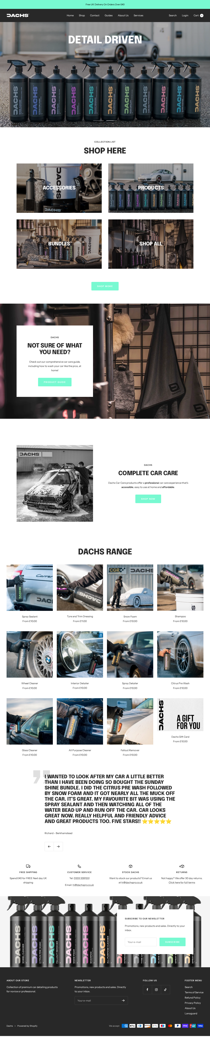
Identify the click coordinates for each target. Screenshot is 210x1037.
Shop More (105, 287)
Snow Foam (130, 617)
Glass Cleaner (29, 751)
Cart (198, 15)
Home (70, 15)
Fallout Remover (130, 751)
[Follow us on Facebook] (147, 990)
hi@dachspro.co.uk (83, 885)
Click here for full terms (182, 883)
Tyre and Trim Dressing (80, 617)
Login (185, 15)
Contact (94, 15)
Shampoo (180, 617)
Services (138, 15)
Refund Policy (192, 998)
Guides (109, 15)
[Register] (123, 1001)
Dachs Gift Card (180, 737)
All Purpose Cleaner (80, 751)
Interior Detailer (80, 684)
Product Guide (55, 383)
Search (173, 15)
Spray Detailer (130, 684)
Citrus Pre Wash (180, 684)
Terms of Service (194, 993)
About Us (123, 15)
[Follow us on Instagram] (156, 990)
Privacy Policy (193, 1003)
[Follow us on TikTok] (165, 990)
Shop (82, 15)
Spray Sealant (30, 617)
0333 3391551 (82, 879)
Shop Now (148, 500)
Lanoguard (191, 1014)
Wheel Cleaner (29, 684)
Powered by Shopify (27, 1026)
